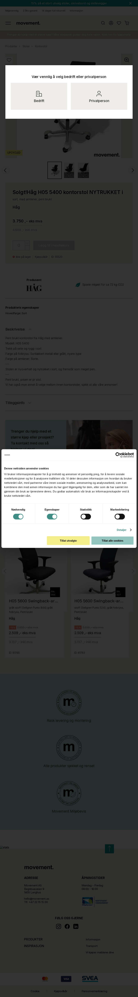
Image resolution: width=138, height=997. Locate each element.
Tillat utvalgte (68, 540)
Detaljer (122, 529)
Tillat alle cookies (112, 540)
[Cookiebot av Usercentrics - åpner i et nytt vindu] (121, 455)
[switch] (52, 517)
